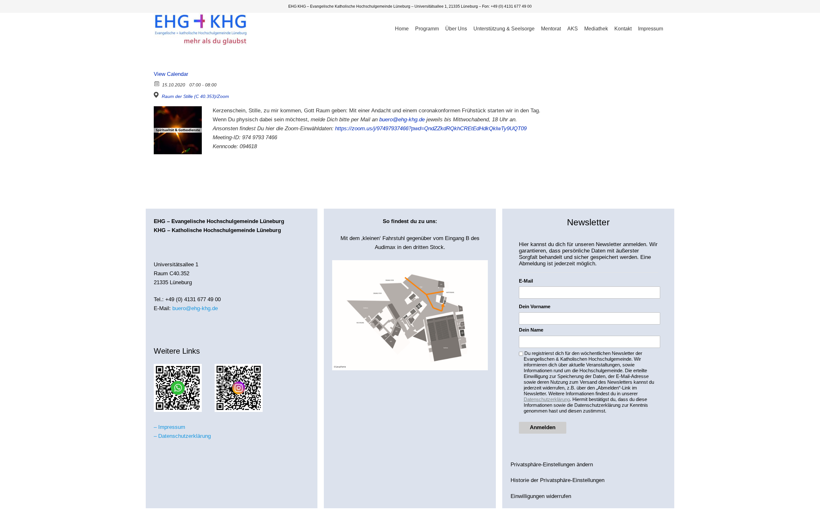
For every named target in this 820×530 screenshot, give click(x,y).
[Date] (157, 83)
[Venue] (157, 95)
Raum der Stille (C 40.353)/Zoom (195, 96)
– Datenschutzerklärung (182, 436)
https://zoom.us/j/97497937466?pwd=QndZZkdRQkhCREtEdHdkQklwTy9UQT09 (431, 128)
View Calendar (171, 74)
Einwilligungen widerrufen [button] (541, 496)
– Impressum (169, 427)
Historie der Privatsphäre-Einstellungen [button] (557, 480)
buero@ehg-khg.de (402, 119)
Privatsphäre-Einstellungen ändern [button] (552, 465)
